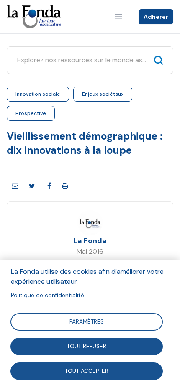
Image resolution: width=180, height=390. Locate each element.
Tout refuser (86, 345)
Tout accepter (86, 370)
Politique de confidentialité (47, 295)
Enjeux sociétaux (102, 94)
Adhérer (156, 16)
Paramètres (86, 321)
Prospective (30, 113)
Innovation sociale (37, 94)
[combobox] (82, 60)
